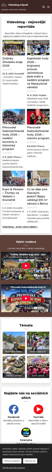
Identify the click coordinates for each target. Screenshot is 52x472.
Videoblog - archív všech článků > (20, 226)
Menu (48, 6)
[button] (43, 7)
